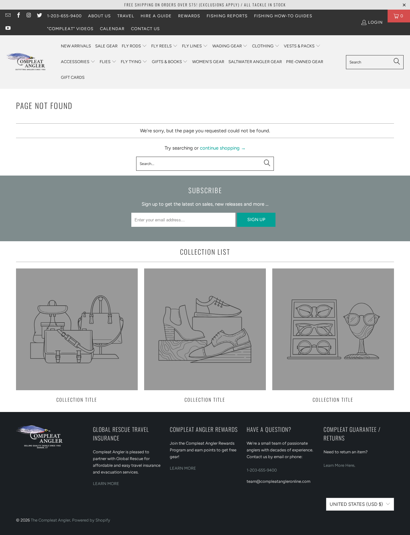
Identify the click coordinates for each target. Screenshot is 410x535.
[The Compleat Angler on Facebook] (18, 15)
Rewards (189, 15)
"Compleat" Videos (70, 28)
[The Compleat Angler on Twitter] (39, 15)
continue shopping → (223, 148)
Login (375, 22)
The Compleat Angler (50, 520)
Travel (125, 15)
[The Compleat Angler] (30, 62)
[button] (134, 46)
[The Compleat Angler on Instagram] (28, 15)
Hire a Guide (156, 15)
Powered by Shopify (91, 520)
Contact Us (145, 28)
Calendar (112, 28)
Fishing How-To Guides (283, 15)
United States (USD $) (356, 504)
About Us (99, 15)
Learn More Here (339, 465)
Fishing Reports (227, 15)
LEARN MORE (106, 483)
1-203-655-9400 (64, 15)
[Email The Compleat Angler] (8, 15)
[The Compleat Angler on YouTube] (8, 28)
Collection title (77, 336)
